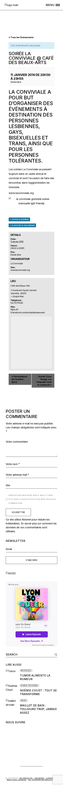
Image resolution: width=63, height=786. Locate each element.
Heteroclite (26, 778)
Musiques (26, 670)
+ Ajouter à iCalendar (22, 225)
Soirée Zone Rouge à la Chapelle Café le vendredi (43, 380)
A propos (51, 778)
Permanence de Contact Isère (19, 379)
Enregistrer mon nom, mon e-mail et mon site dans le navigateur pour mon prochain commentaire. (32, 499)
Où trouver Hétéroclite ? (42, 780)
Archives (39, 778)
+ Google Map (17, 296)
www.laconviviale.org (21, 193)
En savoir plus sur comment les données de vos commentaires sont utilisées (31, 527)
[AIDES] (31, 573)
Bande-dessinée (29, 685)
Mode (24, 700)
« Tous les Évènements (21, 37)
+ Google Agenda (19, 219)
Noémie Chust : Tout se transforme (38, 692)
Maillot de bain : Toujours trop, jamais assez (38, 709)
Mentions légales (16, 780)
